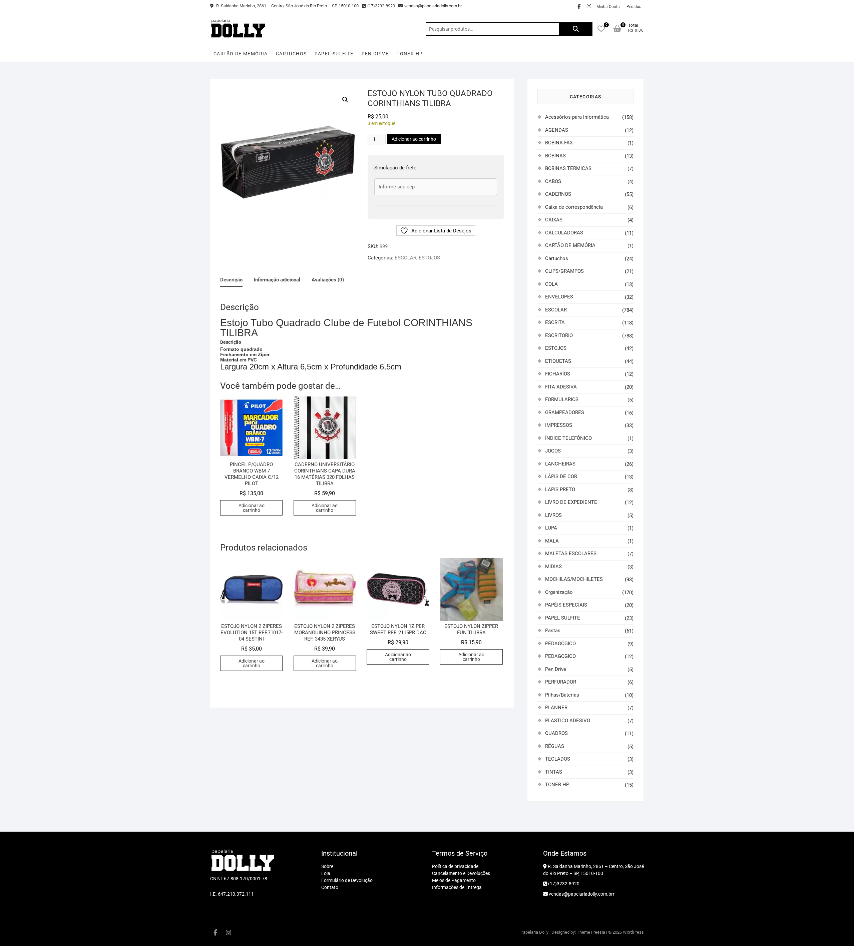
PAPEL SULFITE (334, 53)
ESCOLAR (405, 258)
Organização (559, 592)
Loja (325, 873)
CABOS (553, 181)
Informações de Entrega (457, 887)
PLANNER (556, 708)
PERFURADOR (560, 682)
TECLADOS (557, 759)
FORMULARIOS (561, 399)
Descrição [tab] (231, 280)
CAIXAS (553, 220)
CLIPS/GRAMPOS (564, 271)
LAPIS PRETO (560, 490)
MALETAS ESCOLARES (570, 554)
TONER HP (410, 53)
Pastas (552, 631)
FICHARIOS (557, 374)
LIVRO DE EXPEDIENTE (571, 502)
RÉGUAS (554, 746)
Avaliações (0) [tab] (328, 280)
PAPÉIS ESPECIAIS (566, 605)
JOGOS (553, 451)
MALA (552, 541)
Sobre (327, 866)
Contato (329, 887)
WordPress (633, 932)
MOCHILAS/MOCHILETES (574, 579)
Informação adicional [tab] (277, 280)
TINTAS (553, 772)
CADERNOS (558, 194)
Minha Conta (608, 6)
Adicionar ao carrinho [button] (252, 508)
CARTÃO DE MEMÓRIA (241, 53)
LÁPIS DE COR (561, 477)
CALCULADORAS (564, 233)
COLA (551, 284)
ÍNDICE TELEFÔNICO (568, 438)
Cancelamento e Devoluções (461, 873)
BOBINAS (555, 156)
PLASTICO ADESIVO (567, 721)
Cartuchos (291, 53)
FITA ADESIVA (561, 387)
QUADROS (556, 733)
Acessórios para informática (577, 117)
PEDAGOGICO (560, 656)
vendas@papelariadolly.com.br (433, 5)
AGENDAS (556, 130)
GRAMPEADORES (564, 412)
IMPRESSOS (558, 425)
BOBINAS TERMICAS (568, 168)
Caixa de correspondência (574, 207)
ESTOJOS (429, 258)
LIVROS (553, 515)
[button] (345, 100)
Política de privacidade (455, 866)
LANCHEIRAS (560, 464)
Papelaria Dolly (534, 932)
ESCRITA (555, 322)
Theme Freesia (591, 932)
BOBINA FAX (559, 143)
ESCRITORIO (559, 335)
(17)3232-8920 (381, 5)
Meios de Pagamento (454, 880)
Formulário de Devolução (347, 880)
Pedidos (633, 6)
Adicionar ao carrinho (414, 139)
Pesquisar (575, 29)
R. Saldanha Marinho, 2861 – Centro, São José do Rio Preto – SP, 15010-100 (287, 5)
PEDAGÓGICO (560, 644)
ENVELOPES (559, 297)
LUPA (551, 528)
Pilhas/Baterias (562, 695)
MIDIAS (553, 567)
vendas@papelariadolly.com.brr (581, 894)
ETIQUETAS (558, 361)
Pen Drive (375, 53)
